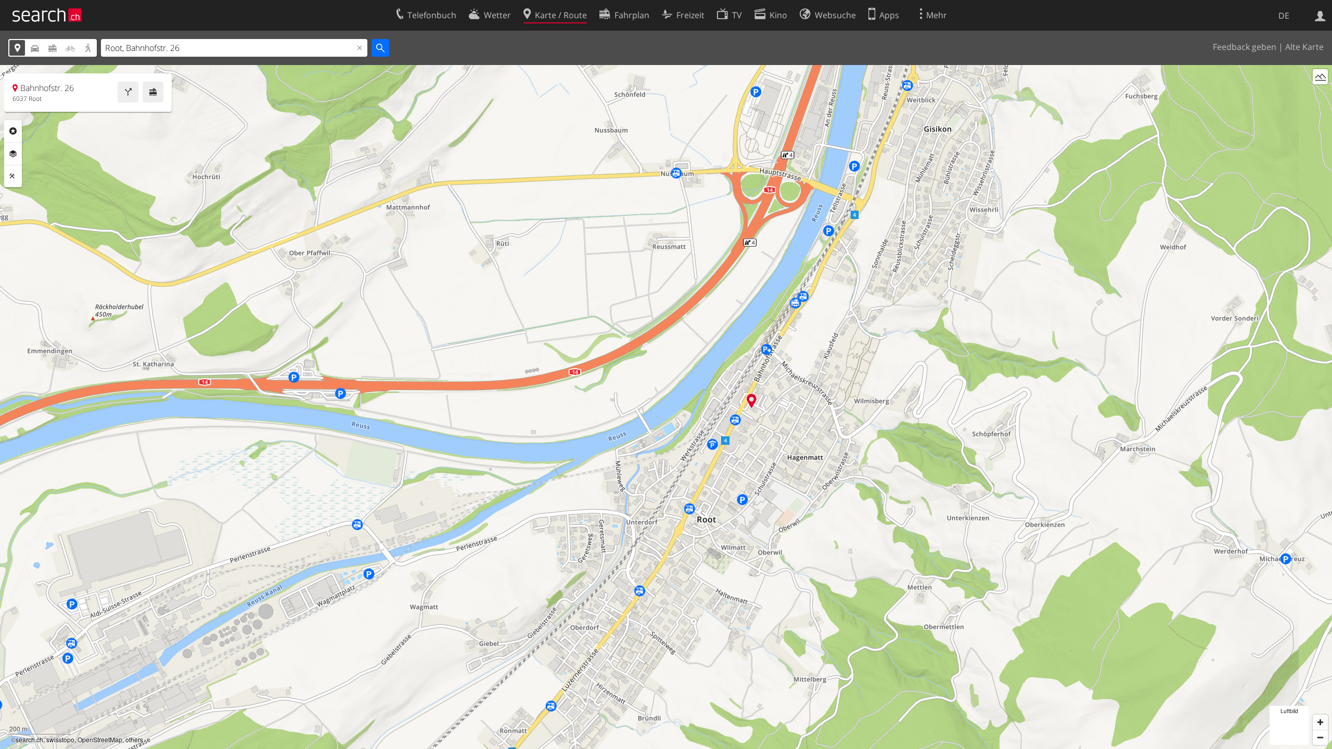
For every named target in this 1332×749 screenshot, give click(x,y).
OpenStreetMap (100, 739)
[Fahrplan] (153, 92)
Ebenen (13, 154)
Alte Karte (1304, 47)
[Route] (128, 92)
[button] (752, 400)
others (134, 739)
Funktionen (13, 176)
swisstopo (60, 739)
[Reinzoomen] (1320, 722)
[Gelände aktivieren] (1320, 76)
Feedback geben (1244, 47)
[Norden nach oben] (1320, 96)
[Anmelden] (1320, 15)
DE (1283, 15)
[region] (666, 407)
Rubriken (13, 131)
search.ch (29, 739)
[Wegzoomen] (1320, 737)
